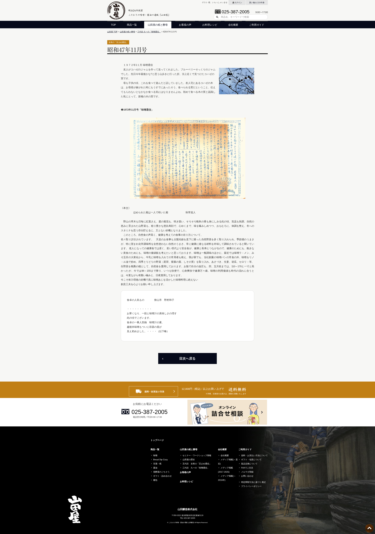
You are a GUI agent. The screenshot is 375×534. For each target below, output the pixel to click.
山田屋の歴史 (189, 459)
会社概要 (233, 24)
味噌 (155, 455)
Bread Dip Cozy (160, 459)
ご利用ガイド (256, 24)
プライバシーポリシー (251, 486)
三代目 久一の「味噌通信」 (149, 32)
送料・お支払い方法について (254, 455)
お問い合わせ (247, 476)
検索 (216, 17)
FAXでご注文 (247, 468)
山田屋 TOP (112, 32)
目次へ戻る (187, 358)
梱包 (155, 480)
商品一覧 (132, 24)
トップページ (157, 440)
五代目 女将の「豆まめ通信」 (197, 463)
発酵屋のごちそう (161, 472)
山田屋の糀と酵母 (158, 24)
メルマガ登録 (247, 472)
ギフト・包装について (251, 459)
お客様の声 (185, 24)
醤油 (155, 468)
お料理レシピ (209, 24)
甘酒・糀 (157, 463)
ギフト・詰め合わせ (162, 476)
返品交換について (249, 463)
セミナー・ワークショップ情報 (197, 455)
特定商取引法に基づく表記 (253, 482)
